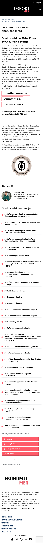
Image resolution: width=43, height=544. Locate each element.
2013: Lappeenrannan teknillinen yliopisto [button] (20, 309)
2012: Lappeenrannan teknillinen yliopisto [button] (20, 316)
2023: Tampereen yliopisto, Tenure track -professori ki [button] (20, 232)
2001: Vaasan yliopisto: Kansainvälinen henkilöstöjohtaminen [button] (19, 402)
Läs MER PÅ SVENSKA (12, 99)
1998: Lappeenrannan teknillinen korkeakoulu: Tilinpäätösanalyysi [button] (22, 426)
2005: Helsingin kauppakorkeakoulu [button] (18, 367)
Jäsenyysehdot (7, 526)
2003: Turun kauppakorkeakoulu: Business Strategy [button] (21, 383)
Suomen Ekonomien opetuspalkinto (14, 21)
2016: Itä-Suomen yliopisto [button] (15, 291)
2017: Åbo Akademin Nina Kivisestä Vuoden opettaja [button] (21, 283)
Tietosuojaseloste (9, 529)
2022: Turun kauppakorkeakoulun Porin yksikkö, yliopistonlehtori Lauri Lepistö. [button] (19, 240)
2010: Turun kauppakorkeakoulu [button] (17, 328)
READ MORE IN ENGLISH (13, 105)
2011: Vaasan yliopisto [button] (13, 322)
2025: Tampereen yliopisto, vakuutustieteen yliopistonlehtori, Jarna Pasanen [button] (21, 215)
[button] (20, 439)
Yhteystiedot (6, 523)
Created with (20, 460)
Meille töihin (7, 532)
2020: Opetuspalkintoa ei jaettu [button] (16, 256)
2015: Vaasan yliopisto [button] (13, 297)
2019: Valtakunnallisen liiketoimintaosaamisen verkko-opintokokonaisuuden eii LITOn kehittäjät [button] (22, 264)
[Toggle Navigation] (4, 10)
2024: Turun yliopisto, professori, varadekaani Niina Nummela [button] (22, 223)
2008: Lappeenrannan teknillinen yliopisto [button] (21, 347)
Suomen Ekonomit (8, 19)
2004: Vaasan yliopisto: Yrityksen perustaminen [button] (17, 374)
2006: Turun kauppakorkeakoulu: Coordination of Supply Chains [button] (22, 360)
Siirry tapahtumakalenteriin (12, 520)
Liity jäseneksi (7, 517)
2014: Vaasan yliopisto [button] (13, 303)
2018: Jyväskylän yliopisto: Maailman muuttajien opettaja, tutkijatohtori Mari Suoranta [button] (19, 274)
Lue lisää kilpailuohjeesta (15, 93)
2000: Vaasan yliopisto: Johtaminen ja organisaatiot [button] (19, 410)
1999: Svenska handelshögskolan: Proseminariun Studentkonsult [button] (17, 418)
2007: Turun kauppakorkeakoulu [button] (17, 353)
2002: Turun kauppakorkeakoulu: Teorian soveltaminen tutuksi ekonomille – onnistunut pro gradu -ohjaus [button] (22, 392)
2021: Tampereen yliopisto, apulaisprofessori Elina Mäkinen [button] (21, 248)
